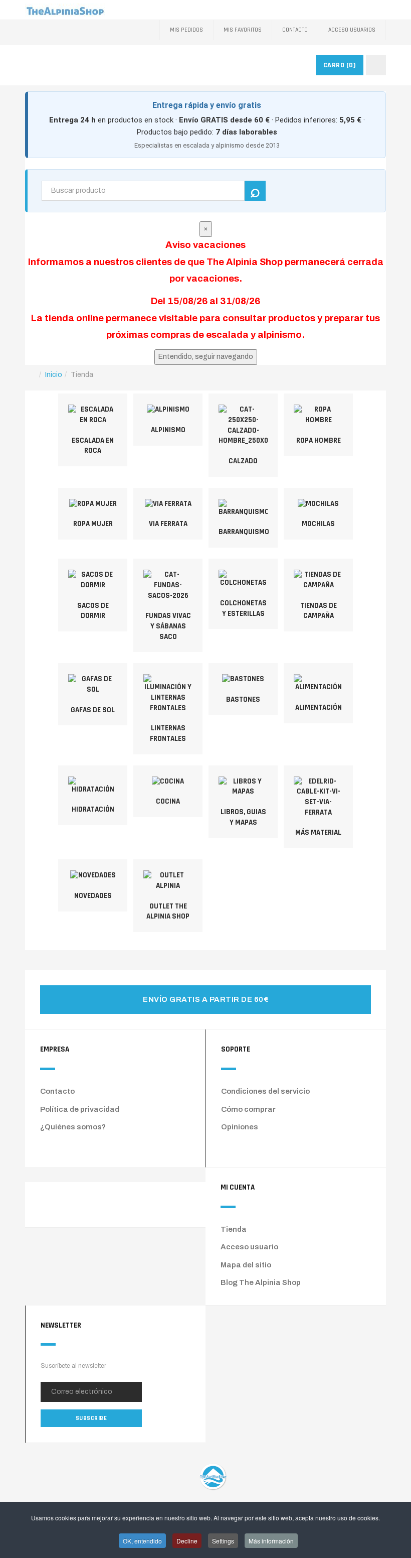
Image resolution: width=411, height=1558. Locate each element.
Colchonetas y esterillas (243, 608)
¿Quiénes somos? (73, 1127)
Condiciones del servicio (265, 1091)
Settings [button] (223, 1540)
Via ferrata (168, 524)
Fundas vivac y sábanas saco (168, 626)
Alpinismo (168, 430)
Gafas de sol (93, 710)
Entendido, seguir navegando (205, 356)
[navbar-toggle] (376, 65)
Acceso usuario (249, 1247)
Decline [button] (186, 1540)
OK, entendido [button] (142, 1540)
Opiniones (239, 1127)
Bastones (243, 699)
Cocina (168, 801)
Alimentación (318, 707)
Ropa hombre (318, 440)
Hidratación (93, 809)
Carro (339, 65)
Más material (318, 832)
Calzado (243, 461)
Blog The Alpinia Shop (261, 1282)
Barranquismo (244, 532)
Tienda (234, 1229)
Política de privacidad (79, 1109)
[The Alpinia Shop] (65, 10)
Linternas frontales (168, 733)
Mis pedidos (186, 30)
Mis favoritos (243, 30)
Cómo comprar (248, 1109)
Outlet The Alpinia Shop (167, 911)
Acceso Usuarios (351, 30)
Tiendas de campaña (318, 611)
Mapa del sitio (246, 1265)
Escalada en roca (93, 446)
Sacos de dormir (93, 611)
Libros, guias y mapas (243, 817)
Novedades (93, 895)
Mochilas (318, 524)
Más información (271, 1540)
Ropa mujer (93, 524)
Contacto (295, 30)
